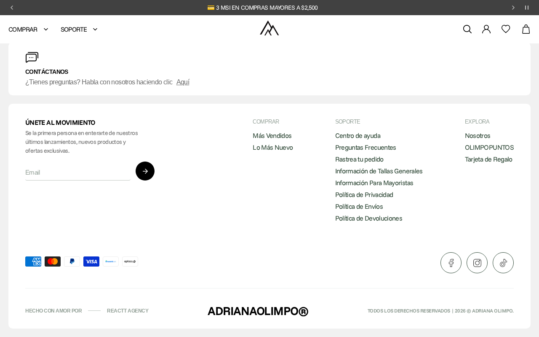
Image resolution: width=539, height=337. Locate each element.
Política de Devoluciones (369, 218)
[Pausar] (527, 7)
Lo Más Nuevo (273, 147)
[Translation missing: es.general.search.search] (467, 29)
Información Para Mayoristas (374, 182)
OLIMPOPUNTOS (489, 147)
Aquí (182, 82)
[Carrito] (526, 29)
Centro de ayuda (357, 135)
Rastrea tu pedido (359, 159)
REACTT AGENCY (127, 311)
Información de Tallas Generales (379, 171)
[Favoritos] (506, 29)
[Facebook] (451, 262)
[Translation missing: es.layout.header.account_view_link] (486, 29)
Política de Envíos (359, 206)
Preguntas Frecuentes (365, 147)
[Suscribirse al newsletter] (145, 171)
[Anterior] (11, 7)
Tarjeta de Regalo (488, 159)
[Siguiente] (513, 7)
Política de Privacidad (364, 194)
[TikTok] (503, 262)
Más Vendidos (272, 135)
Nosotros (478, 135)
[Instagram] (477, 262)
